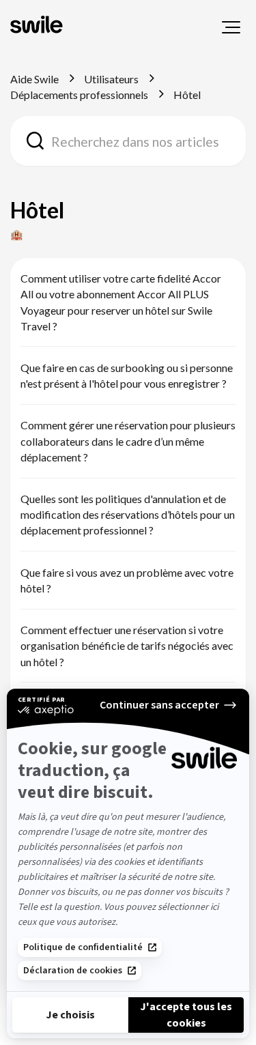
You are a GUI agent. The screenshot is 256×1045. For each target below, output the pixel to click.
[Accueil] (38, 26)
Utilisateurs (111, 78)
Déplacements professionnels (79, 94)
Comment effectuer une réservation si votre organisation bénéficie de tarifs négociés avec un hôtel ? (126, 645)
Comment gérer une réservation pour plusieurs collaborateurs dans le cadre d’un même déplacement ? (128, 440)
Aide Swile (34, 78)
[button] (231, 27)
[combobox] (128, 141)
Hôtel (187, 94)
